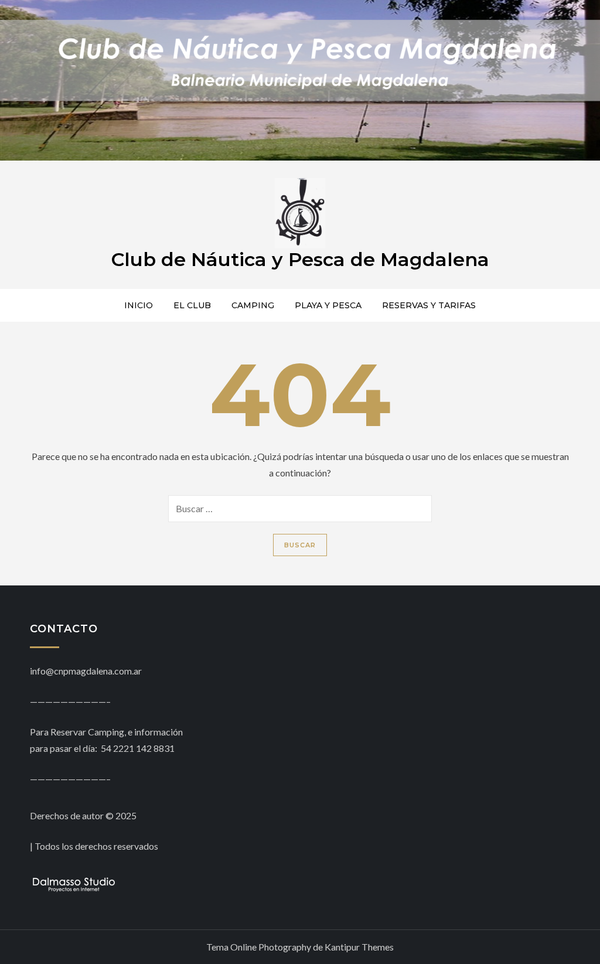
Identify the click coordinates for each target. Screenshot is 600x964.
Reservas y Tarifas (429, 305)
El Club (192, 305)
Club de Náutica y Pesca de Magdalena (300, 259)
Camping (252, 305)
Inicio (138, 305)
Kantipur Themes (359, 946)
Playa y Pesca (328, 305)
